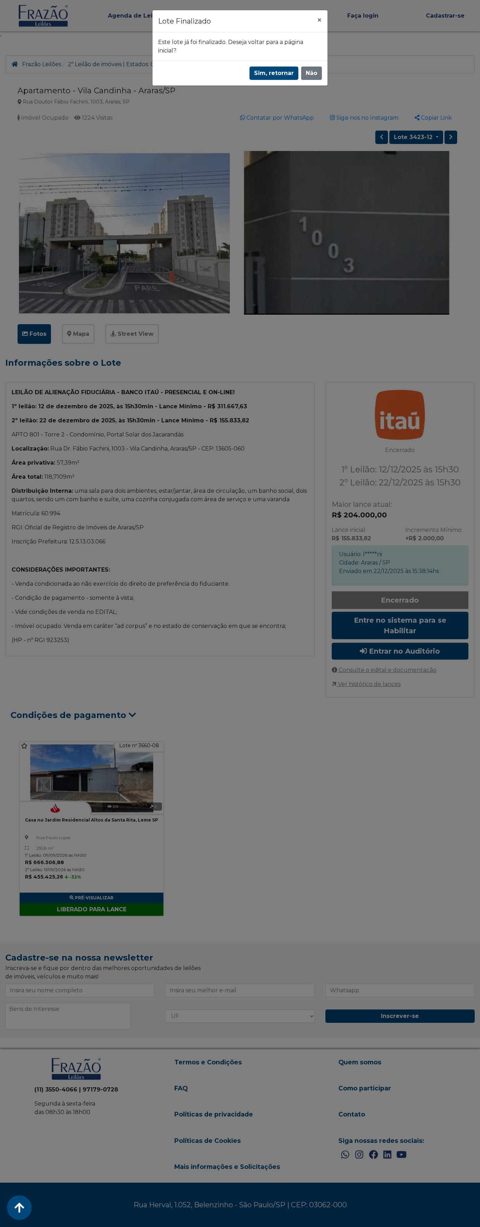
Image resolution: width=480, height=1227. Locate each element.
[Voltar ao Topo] (19, 1207)
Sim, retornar (274, 73)
